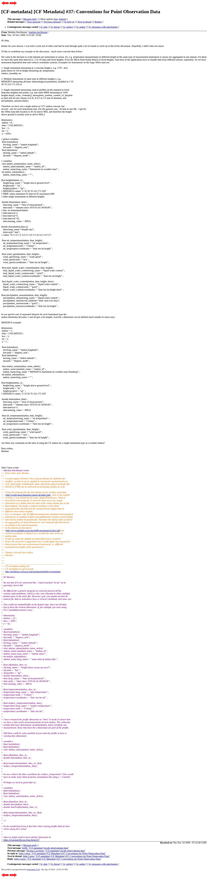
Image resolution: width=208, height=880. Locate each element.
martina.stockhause (38, 32)
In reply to (69, 22)
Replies (98, 22)
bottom (62, 19)
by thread (55, 27)
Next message (34, 22)
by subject (68, 27)
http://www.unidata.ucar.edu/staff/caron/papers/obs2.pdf (33, 530)
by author (80, 27)
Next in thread (84, 22)
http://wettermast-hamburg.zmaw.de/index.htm (28, 495)
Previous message (52, 22)
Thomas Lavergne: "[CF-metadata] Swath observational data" (55, 850)
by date (44, 27)
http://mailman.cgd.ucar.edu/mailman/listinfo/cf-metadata (32, 571)
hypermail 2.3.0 (33, 869)
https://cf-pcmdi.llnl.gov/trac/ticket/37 (21, 840)
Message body (30, 19)
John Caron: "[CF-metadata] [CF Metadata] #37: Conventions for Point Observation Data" (62, 853)
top (56, 19)
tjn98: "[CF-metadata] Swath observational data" (45, 848)
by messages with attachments (103, 27)
